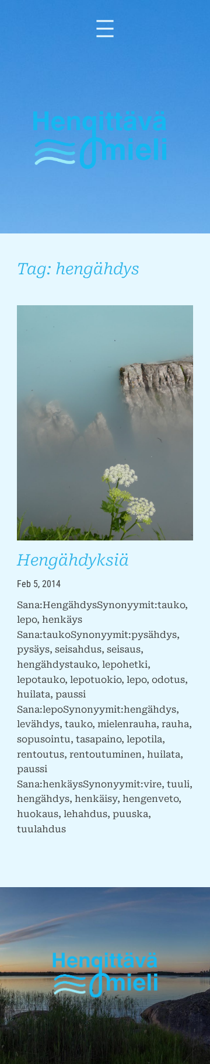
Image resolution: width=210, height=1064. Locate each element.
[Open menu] (105, 28)
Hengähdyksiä (73, 560)
